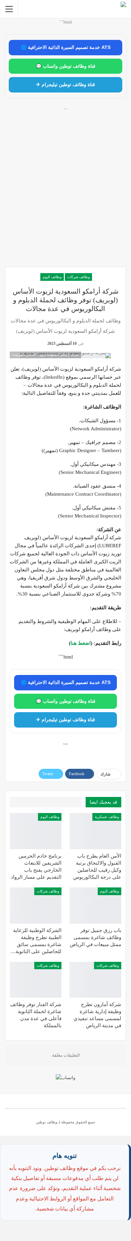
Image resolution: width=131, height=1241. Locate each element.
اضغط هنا (81, 643)
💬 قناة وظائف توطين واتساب (65, 66)
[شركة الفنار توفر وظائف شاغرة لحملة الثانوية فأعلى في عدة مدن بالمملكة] (35, 980)
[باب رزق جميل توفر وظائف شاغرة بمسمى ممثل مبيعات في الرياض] (95, 905)
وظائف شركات (78, 277)
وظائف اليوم (52, 277)
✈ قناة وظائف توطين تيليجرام (65, 84)
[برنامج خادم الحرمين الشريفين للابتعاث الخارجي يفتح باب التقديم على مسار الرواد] (35, 831)
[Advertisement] (65, 194)
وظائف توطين (46, 1122)
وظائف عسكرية (107, 817)
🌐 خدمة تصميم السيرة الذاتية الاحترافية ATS (66, 47)
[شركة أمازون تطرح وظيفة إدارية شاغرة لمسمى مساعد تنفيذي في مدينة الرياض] (95, 980)
